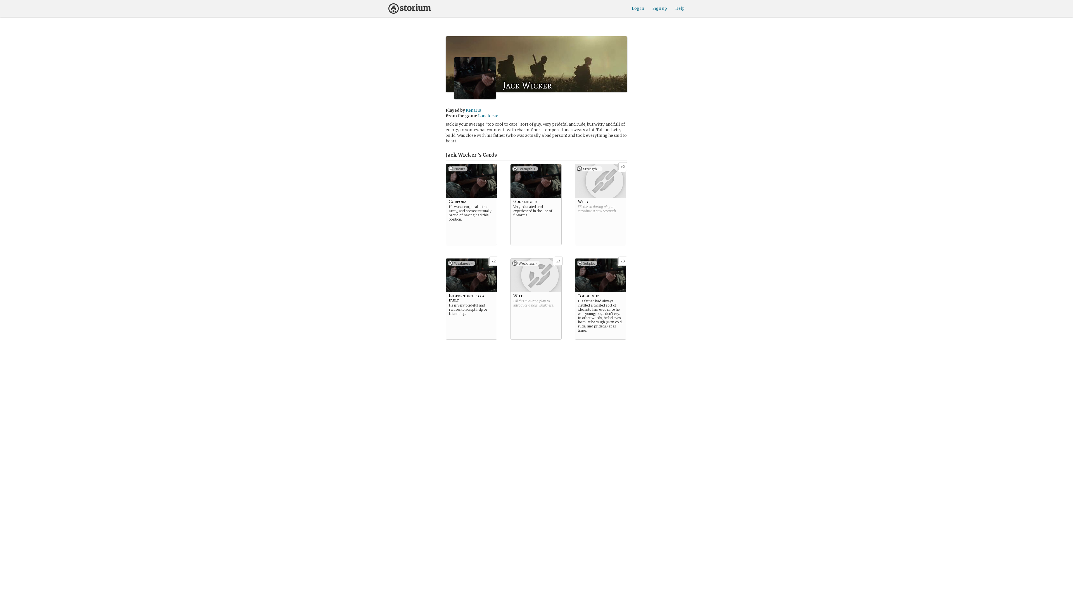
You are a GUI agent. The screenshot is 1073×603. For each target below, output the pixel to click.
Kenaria (473, 110)
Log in (638, 8)
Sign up (659, 8)
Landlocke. (488, 115)
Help (680, 8)
